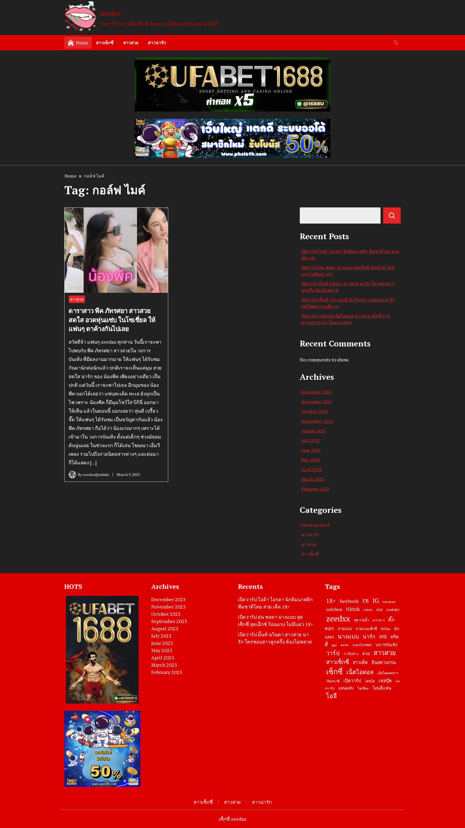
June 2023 (311, 450)
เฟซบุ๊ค (370, 681)
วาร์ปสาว (350, 653)
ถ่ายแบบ (345, 628)
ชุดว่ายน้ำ (361, 620)
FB (365, 600)
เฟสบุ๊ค (385, 681)
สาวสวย (130, 43)
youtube (392, 609)
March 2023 (312, 479)
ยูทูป (334, 645)
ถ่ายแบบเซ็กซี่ (366, 628)
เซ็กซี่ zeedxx (232, 819)
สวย (366, 653)
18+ (331, 600)
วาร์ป (333, 653)
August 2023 (313, 431)
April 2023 (311, 469)
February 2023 (315, 489)
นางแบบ (348, 636)
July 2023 (310, 440)
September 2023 (317, 421)
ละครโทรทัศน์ (362, 645)
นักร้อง (385, 629)
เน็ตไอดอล (360, 672)
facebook (349, 601)
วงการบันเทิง (386, 644)
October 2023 (314, 411)
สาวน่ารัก (157, 43)
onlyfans (334, 609)
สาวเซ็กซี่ (105, 43)
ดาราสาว (379, 620)
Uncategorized (315, 525)
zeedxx (110, 13)
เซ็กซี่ (334, 671)
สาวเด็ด (360, 662)
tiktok (353, 609)
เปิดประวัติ (333, 681)
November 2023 (316, 402)
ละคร (345, 645)
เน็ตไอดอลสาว (387, 673)
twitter (368, 610)
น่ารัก (369, 636)
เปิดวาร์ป (352, 681)
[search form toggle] (396, 43)
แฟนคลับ (346, 688)
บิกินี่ (383, 636)
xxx (379, 609)
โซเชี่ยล (363, 688)
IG (375, 600)
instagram (389, 602)
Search (392, 215)
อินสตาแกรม (384, 662)
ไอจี (331, 696)
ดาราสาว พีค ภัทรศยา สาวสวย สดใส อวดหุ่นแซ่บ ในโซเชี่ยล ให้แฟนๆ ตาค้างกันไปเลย (112, 319)
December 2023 (316, 392)
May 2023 (310, 460)
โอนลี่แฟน (381, 688)
